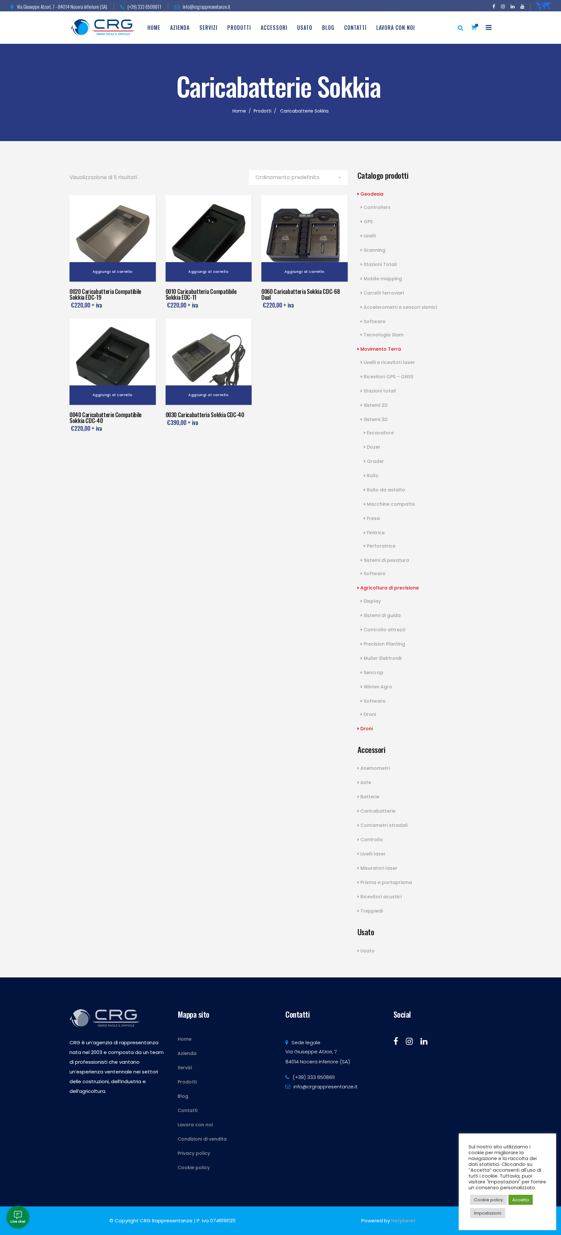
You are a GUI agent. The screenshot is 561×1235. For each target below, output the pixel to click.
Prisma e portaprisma (385, 882)
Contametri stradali (383, 825)
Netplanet (403, 1220)
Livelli (369, 236)
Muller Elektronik (382, 658)
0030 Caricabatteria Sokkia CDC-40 (205, 414)
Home (239, 111)
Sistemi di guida (381, 615)
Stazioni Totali (379, 264)
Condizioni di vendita (202, 1139)
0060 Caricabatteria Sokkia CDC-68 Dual (300, 294)
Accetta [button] (520, 1200)
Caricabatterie (377, 811)
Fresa (373, 518)
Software (373, 321)
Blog (183, 1096)
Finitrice (375, 532)
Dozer (373, 447)
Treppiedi (371, 911)
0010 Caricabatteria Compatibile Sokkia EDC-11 (201, 294)
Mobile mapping (382, 278)
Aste (365, 782)
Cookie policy (194, 1167)
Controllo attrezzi (383, 629)
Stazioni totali (379, 391)
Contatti (187, 1110)
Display (371, 601)
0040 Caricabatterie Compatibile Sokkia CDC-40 (105, 417)
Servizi (185, 1067)
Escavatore (380, 433)
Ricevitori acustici (380, 896)
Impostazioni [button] (487, 1213)
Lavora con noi (195, 1124)
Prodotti (262, 111)
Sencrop (372, 672)
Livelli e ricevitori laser (388, 362)
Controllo (371, 839)
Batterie (369, 796)
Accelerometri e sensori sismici (399, 307)
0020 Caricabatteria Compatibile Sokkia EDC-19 (105, 294)
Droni (369, 714)
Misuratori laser (378, 868)
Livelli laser (372, 854)
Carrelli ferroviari (383, 293)
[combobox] (298, 177)
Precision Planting (383, 644)
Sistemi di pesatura (385, 560)
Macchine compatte (390, 504)
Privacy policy (194, 1153)
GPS (367, 221)
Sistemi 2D (375, 405)
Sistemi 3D (375, 419)
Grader (375, 461)
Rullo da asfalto (385, 490)
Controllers (376, 207)
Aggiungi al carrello (113, 271)
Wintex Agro (377, 687)
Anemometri (374, 768)
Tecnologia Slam (383, 335)
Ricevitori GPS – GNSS (387, 376)
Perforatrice (380, 546)
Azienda (187, 1053)
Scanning (373, 250)
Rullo (372, 475)
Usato (367, 951)
